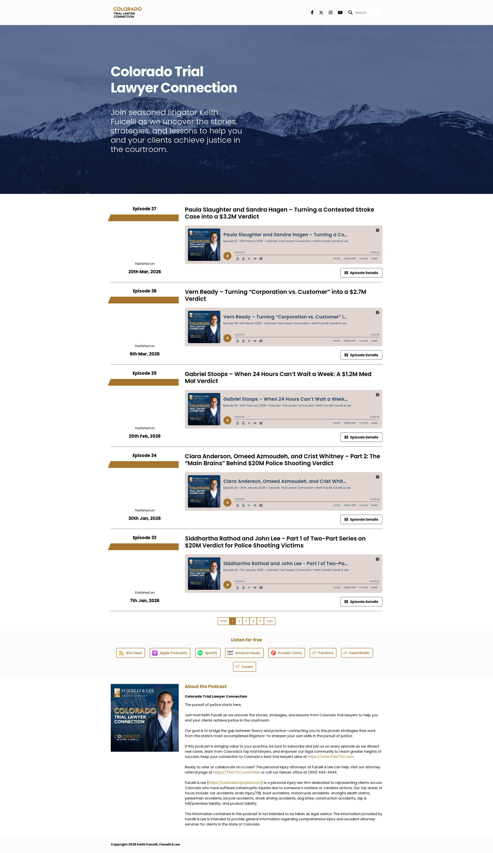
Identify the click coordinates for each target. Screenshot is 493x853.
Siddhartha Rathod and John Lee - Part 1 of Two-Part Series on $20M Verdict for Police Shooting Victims (275, 542)
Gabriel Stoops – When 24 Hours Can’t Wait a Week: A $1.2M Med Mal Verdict (278, 377)
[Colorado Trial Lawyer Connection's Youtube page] (338, 13)
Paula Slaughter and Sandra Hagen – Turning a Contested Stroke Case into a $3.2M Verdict (279, 213)
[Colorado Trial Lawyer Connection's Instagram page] (328, 13)
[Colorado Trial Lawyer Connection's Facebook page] (312, 13)
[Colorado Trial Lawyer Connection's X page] (318, 13)
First (223, 621)
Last (270, 621)
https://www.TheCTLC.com (331, 756)
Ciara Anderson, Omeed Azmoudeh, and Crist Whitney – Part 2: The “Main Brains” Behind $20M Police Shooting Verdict (282, 459)
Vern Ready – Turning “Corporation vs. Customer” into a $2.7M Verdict (275, 295)
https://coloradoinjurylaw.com (235, 782)
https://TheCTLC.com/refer (236, 772)
